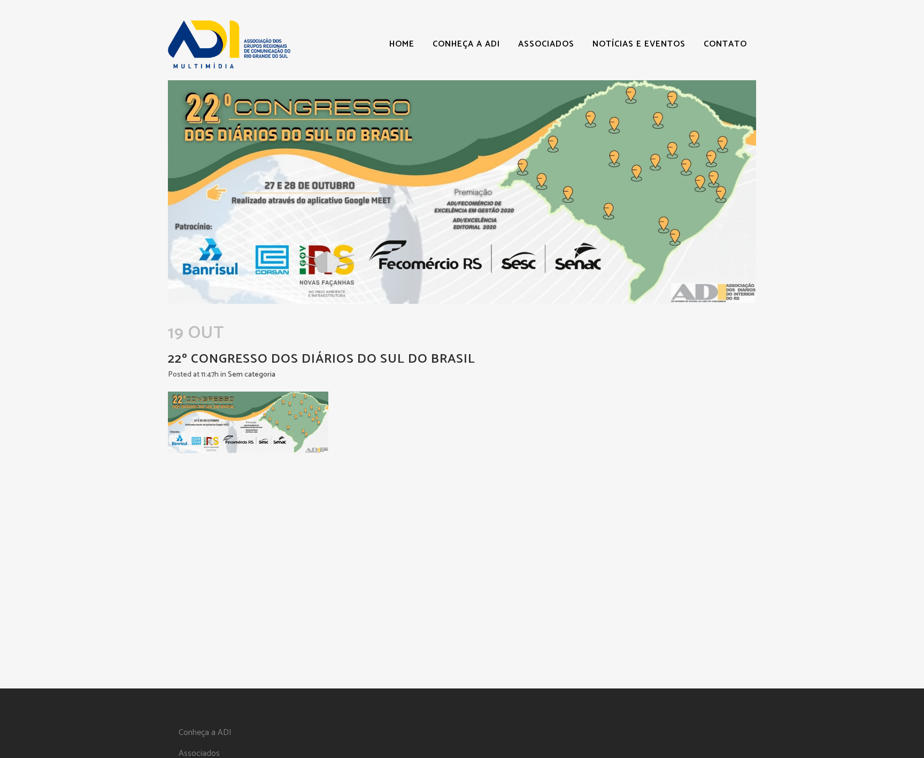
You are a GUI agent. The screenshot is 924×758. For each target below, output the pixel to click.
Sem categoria (251, 375)
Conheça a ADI (205, 733)
